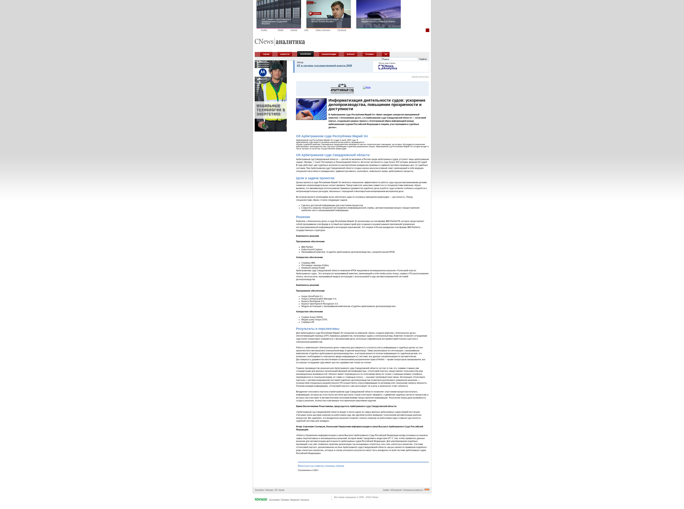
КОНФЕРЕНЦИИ (329, 54)
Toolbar (386, 490)
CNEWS (266, 54)
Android (294, 30)
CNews (374, 497)
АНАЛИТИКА (305, 54)
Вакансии (295, 499)
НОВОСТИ (284, 54)
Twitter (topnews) (322, 30)
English (264, 30)
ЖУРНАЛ (350, 54)
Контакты (305, 499)
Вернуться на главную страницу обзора (321, 465)
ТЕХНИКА (369, 54)
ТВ (386, 54)
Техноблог (259, 490)
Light (306, 30)
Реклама (285, 499)
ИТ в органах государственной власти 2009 (324, 65)
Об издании (274, 499)
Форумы (269, 490)
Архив (281, 490)
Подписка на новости (413, 490)
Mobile (280, 30)
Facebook (342, 30)
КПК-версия (396, 490)
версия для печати (420, 76)
